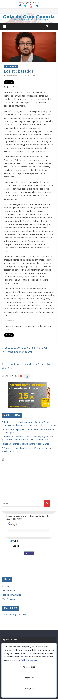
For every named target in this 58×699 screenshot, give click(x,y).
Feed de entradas (10, 590)
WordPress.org (8, 599)
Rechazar (29, 677)
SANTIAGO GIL (11, 66)
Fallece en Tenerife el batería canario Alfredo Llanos (25, 443)
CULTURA (13, 415)
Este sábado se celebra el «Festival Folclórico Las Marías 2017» (24, 349)
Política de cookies (30, 660)
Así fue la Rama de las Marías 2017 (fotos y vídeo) (27, 366)
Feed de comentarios (11, 594)
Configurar (29, 688)
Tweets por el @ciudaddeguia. (15, 614)
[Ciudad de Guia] (29, 18)
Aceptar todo (29, 667)
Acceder (5, 586)
